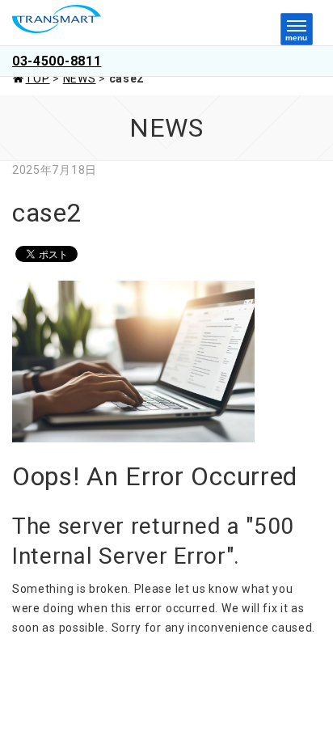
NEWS (79, 78)
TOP (37, 78)
